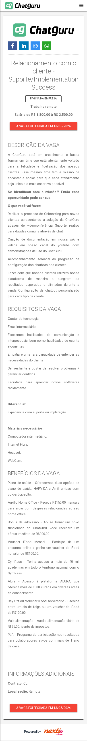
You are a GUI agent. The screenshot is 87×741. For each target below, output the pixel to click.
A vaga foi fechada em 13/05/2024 (43, 126)
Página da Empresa (43, 98)
